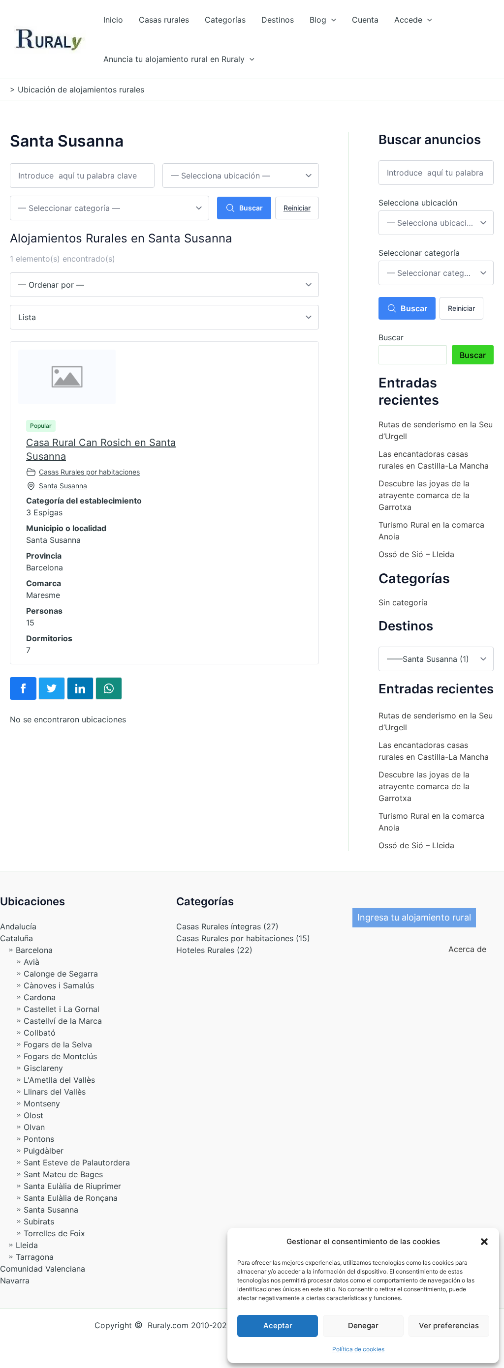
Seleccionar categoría (419, 253)
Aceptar (277, 1325)
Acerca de (463, 949)
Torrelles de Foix (54, 1233)
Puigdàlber (43, 1151)
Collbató (40, 1033)
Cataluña (16, 938)
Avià (31, 962)
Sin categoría (403, 602)
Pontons (39, 1139)
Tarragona (35, 1257)
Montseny (42, 1103)
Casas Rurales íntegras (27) (227, 926)
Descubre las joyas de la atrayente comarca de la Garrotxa (424, 495)
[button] (484, 1242)
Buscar (251, 208)
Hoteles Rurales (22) (214, 950)
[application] (331, 19)
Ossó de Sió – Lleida (416, 554)
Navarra (15, 1280)
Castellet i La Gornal (61, 1009)
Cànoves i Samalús (59, 985)
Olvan (34, 1127)
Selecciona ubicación (417, 203)
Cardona (40, 997)
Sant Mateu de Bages (63, 1174)
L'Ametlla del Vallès (59, 1080)
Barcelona (34, 950)
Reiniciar (297, 208)
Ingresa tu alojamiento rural (414, 917)
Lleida (27, 1245)
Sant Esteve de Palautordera (77, 1162)
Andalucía (18, 926)
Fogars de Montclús (60, 1056)
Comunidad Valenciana (42, 1269)
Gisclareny (43, 1068)
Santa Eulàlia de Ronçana (71, 1198)
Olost (33, 1115)
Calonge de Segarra (61, 974)
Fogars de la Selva (58, 1044)
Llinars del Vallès (55, 1092)
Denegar (363, 1325)
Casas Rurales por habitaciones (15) (243, 938)
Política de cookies (358, 1349)
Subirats (39, 1221)
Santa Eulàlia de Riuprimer (72, 1186)
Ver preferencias (449, 1325)
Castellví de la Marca (63, 1021)
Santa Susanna (63, 485)
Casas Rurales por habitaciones (89, 472)
